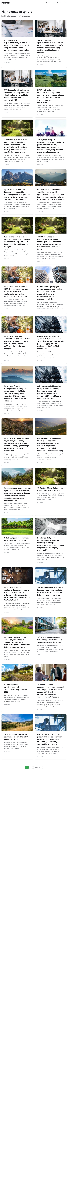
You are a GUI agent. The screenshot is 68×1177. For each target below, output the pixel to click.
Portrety (5, 2)
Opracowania (50, 3)
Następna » (38, 767)
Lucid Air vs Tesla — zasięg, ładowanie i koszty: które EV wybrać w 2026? (16, 736)
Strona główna (62, 3)
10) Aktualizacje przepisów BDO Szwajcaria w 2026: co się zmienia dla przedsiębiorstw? (50, 639)
